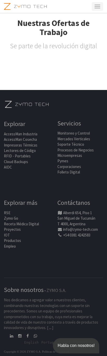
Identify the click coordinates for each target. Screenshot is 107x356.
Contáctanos (73, 203)
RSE (7, 212)
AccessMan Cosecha (20, 139)
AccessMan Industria (20, 133)
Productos (12, 240)
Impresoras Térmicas (20, 145)
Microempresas (69, 155)
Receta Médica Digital (21, 223)
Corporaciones (69, 166)
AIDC (8, 167)
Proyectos (12, 229)
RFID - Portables (17, 155)
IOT (7, 235)
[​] (12, 335)
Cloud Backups (16, 161)
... (50, 327)
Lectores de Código (20, 150)
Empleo (10, 246)
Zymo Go (11, 218)
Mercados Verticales (73, 138)
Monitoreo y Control (73, 133)
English (31, 342)
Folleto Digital (69, 172)
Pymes (62, 160)
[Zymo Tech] (27, 103)
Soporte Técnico (70, 144)
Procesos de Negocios (75, 150)
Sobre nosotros (24, 290)
